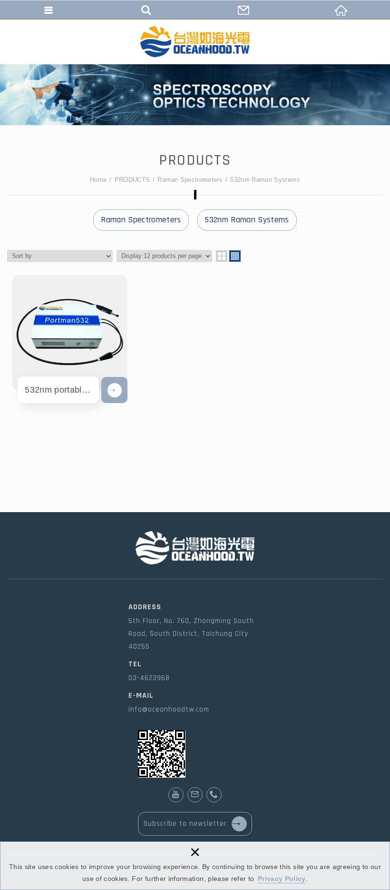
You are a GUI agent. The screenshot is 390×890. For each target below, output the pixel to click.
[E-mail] (195, 794)
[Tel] (214, 794)
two (221, 256)
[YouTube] (176, 794)
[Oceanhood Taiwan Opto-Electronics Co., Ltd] (195, 41)
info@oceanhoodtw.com (168, 709)
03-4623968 (149, 677)
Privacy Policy (282, 878)
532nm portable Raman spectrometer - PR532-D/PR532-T (69, 333)
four (235, 256)
